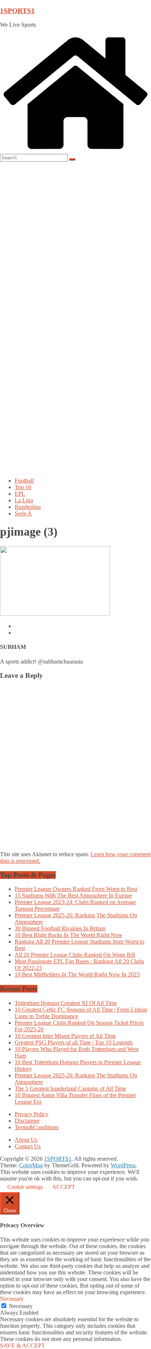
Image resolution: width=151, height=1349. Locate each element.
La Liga (24, 500)
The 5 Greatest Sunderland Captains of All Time (70, 1088)
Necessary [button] (12, 1299)
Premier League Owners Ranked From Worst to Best (76, 889)
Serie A (23, 513)
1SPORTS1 (17, 11)
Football (24, 480)
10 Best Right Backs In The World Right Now (68, 935)
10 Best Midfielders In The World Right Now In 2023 (77, 974)
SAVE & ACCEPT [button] (22, 1345)
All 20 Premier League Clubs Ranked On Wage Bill (75, 955)
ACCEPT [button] (63, 1187)
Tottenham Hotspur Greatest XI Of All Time (66, 1003)
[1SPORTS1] (75, 150)
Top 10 (23, 487)
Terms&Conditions (37, 1127)
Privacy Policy (31, 1114)
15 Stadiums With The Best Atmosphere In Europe (73, 895)
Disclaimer (27, 1121)
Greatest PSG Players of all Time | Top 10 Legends (74, 1042)
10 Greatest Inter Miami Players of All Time (65, 1036)
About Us (26, 1140)
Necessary (21, 1306)
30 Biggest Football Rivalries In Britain (60, 928)
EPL (20, 494)
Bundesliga (28, 507)
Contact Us (28, 1146)
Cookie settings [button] (25, 1187)
